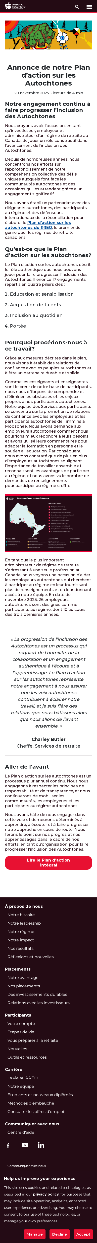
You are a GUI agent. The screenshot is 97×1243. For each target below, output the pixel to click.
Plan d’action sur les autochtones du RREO (38, 225)
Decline (59, 1234)
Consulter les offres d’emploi (35, 1111)
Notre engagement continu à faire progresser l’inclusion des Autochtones (47, 110)
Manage (35, 1234)
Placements (18, 969)
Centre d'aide (20, 1132)
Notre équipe (20, 1086)
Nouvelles (17, 1048)
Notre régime (20, 931)
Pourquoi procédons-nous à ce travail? (46, 345)
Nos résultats (20, 948)
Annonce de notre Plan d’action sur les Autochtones (48, 75)
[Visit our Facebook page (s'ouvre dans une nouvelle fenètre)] (8, 1145)
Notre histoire (21, 914)
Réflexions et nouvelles (30, 956)
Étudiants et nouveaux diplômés (40, 1094)
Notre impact (20, 940)
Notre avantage (23, 977)
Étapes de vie (20, 1032)
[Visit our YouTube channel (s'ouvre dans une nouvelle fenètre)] (24, 1145)
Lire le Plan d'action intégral (48, 862)
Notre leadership (24, 923)
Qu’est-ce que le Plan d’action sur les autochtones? (48, 252)
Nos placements (23, 986)
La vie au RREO (22, 1078)
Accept (83, 1234)
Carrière (13, 1069)
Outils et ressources (27, 1057)
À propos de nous (24, 906)
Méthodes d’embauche (30, 1103)
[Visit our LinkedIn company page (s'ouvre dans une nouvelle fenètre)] (40, 1146)
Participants (18, 1015)
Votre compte (21, 1023)
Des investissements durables (37, 994)
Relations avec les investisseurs (38, 1002)
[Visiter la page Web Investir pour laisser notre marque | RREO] (15, 6)
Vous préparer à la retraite (32, 1040)
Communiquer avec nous (32, 1124)
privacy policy (46, 1194)
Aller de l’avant (27, 767)
